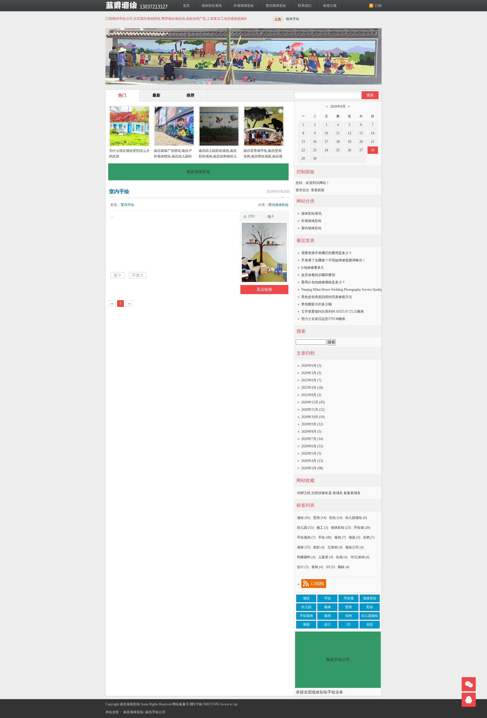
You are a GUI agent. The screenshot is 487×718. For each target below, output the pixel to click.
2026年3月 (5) (311, 373)
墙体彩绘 (341, 528)
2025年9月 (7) (311, 380)
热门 (122, 95)
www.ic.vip (229, 704)
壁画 (319, 518)
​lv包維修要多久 (312, 268)
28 (372, 150)
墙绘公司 (354, 547)
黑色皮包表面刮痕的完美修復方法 (326, 297)
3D (330, 567)
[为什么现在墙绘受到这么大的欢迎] (129, 126)
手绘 (324, 537)
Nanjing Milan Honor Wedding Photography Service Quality (341, 290)
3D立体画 (359, 557)
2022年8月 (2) (311, 395)
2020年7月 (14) (312, 439)
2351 (251, 216)
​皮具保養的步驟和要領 (318, 275)
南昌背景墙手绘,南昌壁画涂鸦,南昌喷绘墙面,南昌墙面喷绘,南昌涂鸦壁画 (263, 156)
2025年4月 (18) (312, 388)
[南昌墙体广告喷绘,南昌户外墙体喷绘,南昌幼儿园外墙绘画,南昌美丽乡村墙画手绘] (174, 126)
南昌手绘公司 (155, 712)
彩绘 (335, 518)
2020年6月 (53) (312, 446)
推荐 (190, 95)
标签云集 (330, 6)
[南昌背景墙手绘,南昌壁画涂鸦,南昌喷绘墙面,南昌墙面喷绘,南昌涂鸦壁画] (264, 126)
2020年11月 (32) (313, 410)
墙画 (340, 537)
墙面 (354, 537)
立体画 (334, 547)
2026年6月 (338, 106)
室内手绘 (119, 191)
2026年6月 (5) (311, 366)
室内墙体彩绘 (276, 6)
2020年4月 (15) (312, 461)
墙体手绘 (292, 19)
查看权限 (317, 190)
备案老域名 (352, 493)
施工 (322, 528)
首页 (186, 6)
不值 (137, 275)
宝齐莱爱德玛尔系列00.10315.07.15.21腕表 (332, 312)
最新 (156, 95)
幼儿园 (305, 528)
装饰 (317, 567)
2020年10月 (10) (313, 417)
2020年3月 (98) (312, 468)
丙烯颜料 (306, 557)
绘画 (341, 557)
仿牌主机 (304, 493)
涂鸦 (369, 537)
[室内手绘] (263, 281)
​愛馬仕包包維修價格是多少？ (323, 282)
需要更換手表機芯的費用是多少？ (326, 253)
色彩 (319, 547)
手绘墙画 (306, 537)
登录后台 (302, 190)
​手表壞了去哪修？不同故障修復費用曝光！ (333, 260)
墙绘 (303, 518)
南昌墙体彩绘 (133, 712)
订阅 (378, 6)
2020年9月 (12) (312, 424)
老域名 (338, 493)
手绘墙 (362, 528)
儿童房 (325, 557)
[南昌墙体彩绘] (140, 5)
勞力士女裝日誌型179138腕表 (323, 319)
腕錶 (343, 567)
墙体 (303, 547)
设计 (303, 567)
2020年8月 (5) (311, 432)
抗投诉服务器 (321, 493)
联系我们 (304, 6)
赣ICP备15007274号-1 (206, 704)
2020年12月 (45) (313, 402)
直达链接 (264, 289)
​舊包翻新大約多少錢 (316, 304)
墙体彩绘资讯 (212, 6)
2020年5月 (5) (311, 453)
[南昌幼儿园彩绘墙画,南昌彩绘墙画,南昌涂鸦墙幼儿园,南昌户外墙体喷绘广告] (219, 126)
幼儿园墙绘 (356, 518)
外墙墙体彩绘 (244, 6)
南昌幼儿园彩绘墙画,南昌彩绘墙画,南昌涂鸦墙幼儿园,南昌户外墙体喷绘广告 (218, 156)
